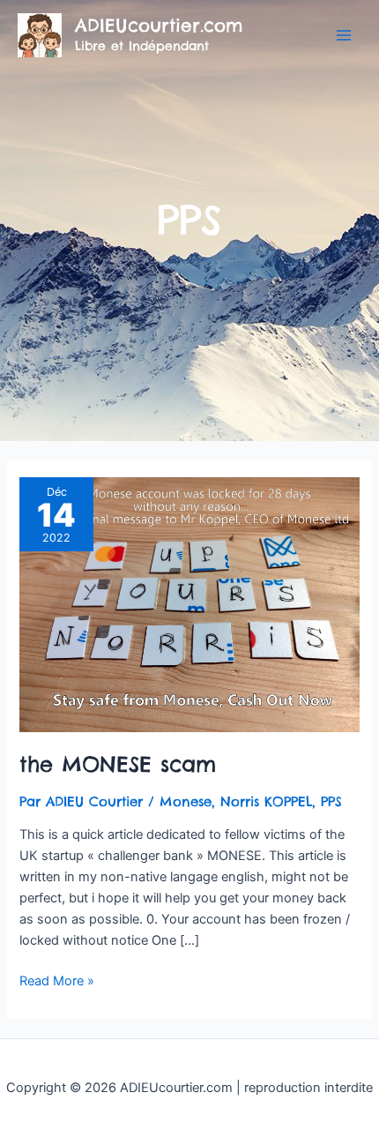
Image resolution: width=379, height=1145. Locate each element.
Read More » (56, 979)
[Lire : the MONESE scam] (189, 604)
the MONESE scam (117, 764)
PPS (331, 801)
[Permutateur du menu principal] (343, 35)
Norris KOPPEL (266, 801)
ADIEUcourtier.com (158, 25)
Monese (186, 801)
